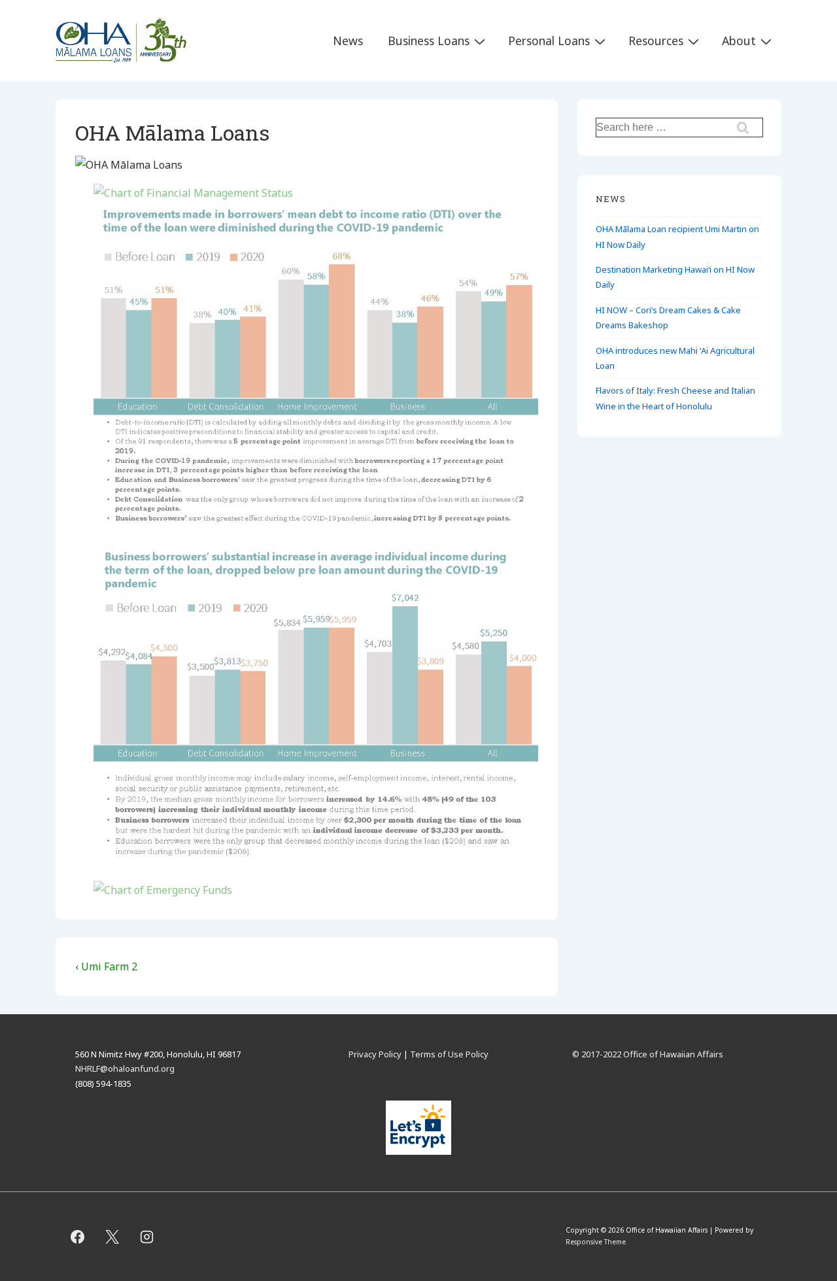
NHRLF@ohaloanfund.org (125, 1068)
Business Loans (429, 40)
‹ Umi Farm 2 (106, 966)
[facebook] (77, 1236)
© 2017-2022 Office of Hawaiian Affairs (647, 1054)
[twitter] (112, 1236)
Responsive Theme (596, 1241)
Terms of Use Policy (449, 1054)
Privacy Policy (375, 1054)
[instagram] (147, 1236)
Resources (655, 40)
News (348, 40)
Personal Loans (549, 40)
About (739, 40)
